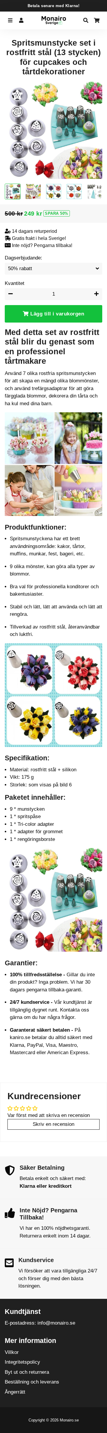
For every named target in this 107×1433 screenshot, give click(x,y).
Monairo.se (69, 1420)
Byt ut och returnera (27, 1372)
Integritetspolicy (22, 1362)
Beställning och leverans (32, 1382)
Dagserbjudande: (23, 258)
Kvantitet (14, 283)
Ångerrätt (15, 1392)
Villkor (12, 1352)
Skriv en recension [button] (53, 1124)
